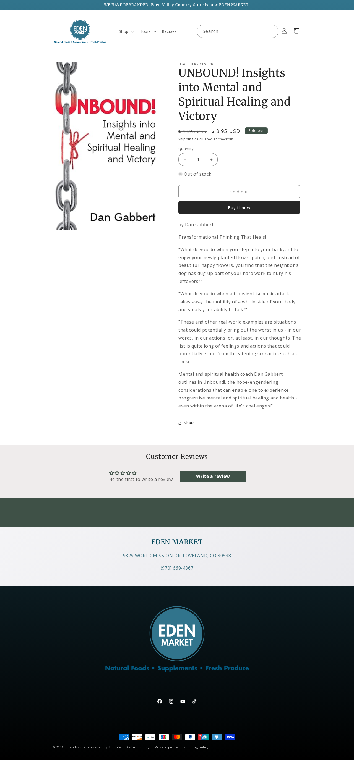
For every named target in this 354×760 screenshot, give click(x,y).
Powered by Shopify (104, 747)
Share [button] (189, 422)
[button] (126, 31)
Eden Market (76, 747)
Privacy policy (166, 747)
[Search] (272, 31)
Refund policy (137, 747)
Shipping (186, 139)
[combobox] (237, 31)
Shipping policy (196, 747)
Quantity (186, 148)
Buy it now (239, 207)
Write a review (213, 476)
